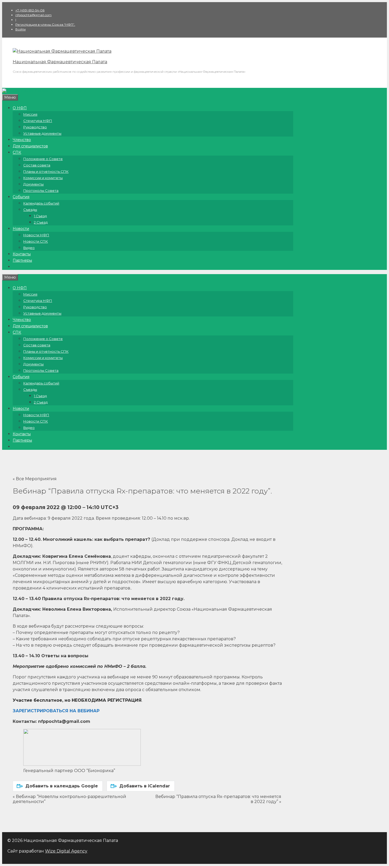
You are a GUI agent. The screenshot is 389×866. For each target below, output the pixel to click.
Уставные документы (42, 133)
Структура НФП (37, 121)
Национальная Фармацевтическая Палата (60, 61)
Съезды (30, 209)
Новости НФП (36, 235)
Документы (33, 184)
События (21, 196)
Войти (20, 29)
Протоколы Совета (40, 190)
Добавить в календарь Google (61, 785)
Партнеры (22, 260)
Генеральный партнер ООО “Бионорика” (69, 770)
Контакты (22, 254)
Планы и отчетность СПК (46, 171)
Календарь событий (41, 203)
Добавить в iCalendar (144, 785)
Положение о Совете (43, 159)
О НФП (20, 108)
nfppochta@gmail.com (33, 15)
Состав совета (36, 165)
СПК (17, 152)
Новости (21, 228)
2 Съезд (41, 222)
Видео (29, 248)
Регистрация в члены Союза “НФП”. (45, 24)
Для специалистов (30, 146)
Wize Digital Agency (66, 851)
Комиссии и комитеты (43, 178)
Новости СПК (35, 241)
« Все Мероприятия (35, 478)
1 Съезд (40, 216)
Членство (22, 139)
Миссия (30, 114)
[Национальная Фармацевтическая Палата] (62, 51)
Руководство (35, 127)
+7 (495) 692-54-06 (29, 10)
